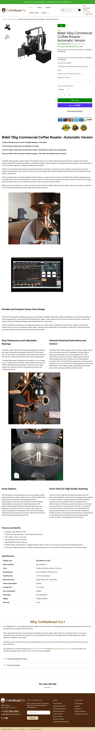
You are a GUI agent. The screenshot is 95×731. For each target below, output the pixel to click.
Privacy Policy (21, 729)
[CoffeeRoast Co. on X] (2, 718)
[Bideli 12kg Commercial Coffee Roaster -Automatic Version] (34, 44)
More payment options (74, 111)
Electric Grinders (58, 716)
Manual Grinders (58, 714)
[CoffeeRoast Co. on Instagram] (6, 718)
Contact (48, 7)
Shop (30, 7)
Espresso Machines (58, 719)
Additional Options (64, 77)
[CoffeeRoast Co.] (14, 10)
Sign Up (32, 718)
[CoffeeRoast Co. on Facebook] (4, 718)
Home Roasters (57, 703)
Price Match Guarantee (81, 714)
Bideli (59, 30)
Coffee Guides (34, 13)
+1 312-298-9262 (89, 13)
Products (13, 19)
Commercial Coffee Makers (61, 721)
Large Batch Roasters (59, 706)
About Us (77, 706)
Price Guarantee (12, 665)
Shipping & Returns (80, 711)
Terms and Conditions (34, 729)
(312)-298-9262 (38, 649)
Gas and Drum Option (65, 63)
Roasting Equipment (59, 711)
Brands (44, 13)
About (39, 7)
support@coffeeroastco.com (62, 649)
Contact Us (77, 709)
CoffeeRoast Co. (10, 729)
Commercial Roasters (59, 709)
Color (59, 70)
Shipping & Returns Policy (15, 659)
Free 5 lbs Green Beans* (65, 86)
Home (5, 19)
